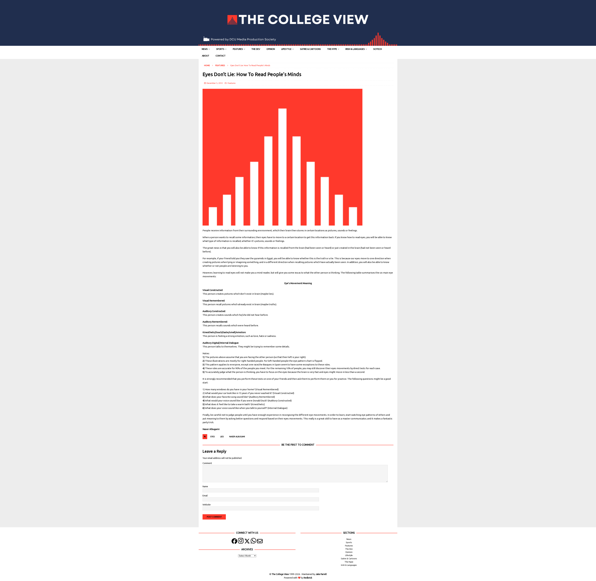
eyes (212, 437)
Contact (221, 55)
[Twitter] (247, 542)
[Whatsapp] (253, 542)
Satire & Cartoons (310, 49)
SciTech (377, 49)
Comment (207, 463)
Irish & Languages (355, 49)
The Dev (255, 49)
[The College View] (298, 44)
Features (238, 49)
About (205, 55)
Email (205, 495)
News (205, 49)
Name (205, 486)
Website (207, 504)
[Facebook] (234, 542)
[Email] (260, 542)
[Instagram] (241, 542)
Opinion (270, 49)
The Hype (332, 49)
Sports (220, 49)
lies (222, 437)
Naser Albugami (237, 437)
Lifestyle (286, 49)
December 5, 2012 (215, 83)
